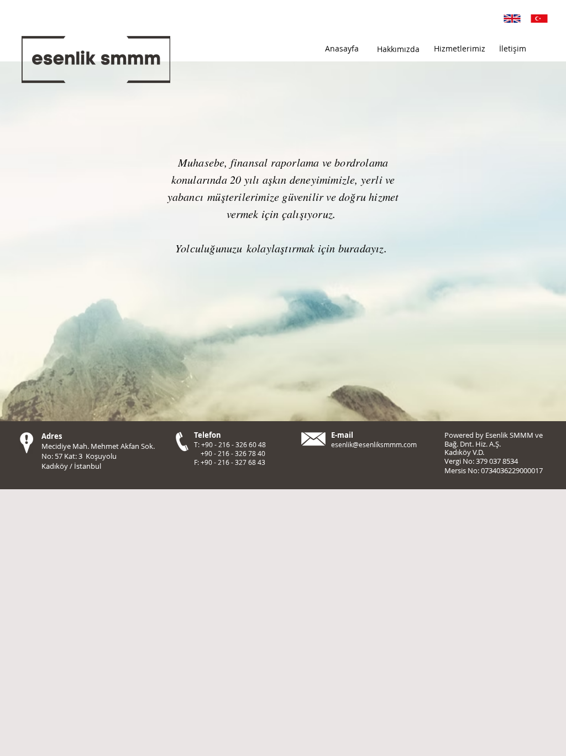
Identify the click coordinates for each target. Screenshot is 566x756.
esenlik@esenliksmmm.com (374, 444)
